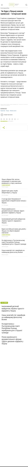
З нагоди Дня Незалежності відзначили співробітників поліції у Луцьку (14, 201)
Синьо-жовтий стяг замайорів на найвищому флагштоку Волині (13, 251)
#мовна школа (13, 110)
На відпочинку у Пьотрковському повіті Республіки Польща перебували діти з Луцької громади (14, 242)
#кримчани (3, 110)
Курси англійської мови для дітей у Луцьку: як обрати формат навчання (14, 231)
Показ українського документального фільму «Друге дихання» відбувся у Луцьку (13, 211)
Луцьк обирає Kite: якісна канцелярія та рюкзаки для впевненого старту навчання (12, 181)
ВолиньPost (4, 108)
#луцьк (7, 110)
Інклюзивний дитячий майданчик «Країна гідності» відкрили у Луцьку (13, 221)
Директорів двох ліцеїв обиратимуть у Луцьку (10, 192)
